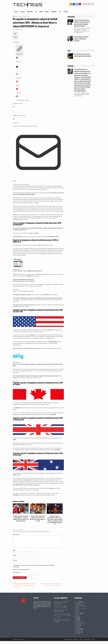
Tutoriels (65, 12)
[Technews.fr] (27, 7)
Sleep (76, 626)
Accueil (16, 12)
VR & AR (76, 633)
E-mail (15, 555)
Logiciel (47, 12)
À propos (56, 617)
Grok (76, 611)
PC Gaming (77, 625)
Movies (76, 620)
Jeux (36, 12)
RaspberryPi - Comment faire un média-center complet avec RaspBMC (61, 602)
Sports (20, 29)
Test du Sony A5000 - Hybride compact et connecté (61, 606)
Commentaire (16, 534)
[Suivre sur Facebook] (73, 4)
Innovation (29, 12)
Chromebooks (78, 604)
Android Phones (78, 602)
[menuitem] (19, 50)
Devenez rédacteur (68, 639)
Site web (15, 560)
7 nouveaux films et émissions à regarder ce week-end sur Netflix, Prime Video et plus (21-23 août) (38, 518)
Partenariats (75, 639)
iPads (76, 615)
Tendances (77, 629)
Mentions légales (87, 639)
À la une (76, 603)
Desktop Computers (79, 608)
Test (60, 12)
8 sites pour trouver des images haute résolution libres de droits (61, 614)
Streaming (53, 12)
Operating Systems (79, 623)
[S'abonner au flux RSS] (70, 4)
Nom (14, 550)
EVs (75, 610)
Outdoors (77, 624)
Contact (93, 639)
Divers (76, 609)
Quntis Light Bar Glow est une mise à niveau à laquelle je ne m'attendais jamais (82, 55)
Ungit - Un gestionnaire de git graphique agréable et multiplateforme (61, 610)
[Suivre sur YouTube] (79, 4)
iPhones (76, 616)
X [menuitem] (16, 70)
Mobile (41, 12)
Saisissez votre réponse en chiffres (21, 569)
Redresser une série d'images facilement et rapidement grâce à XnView (62, 620)
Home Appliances (79, 612)
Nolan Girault (18, 16)
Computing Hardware (80, 606)
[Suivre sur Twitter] (76, 4)
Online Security (78, 621)
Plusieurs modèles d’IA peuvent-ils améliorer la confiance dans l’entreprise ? (81, 39)
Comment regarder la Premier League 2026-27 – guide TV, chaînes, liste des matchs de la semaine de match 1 (21, 518)
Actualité (22, 12)
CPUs (76, 607)
